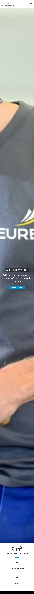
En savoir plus (17, 287)
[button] (30, 4)
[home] (8, 4)
